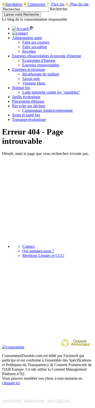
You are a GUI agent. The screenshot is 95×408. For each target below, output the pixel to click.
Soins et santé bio (26, 115)
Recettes (29, 51)
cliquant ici (11, 383)
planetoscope (34, 400)
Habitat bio (21, 88)
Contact (28, 246)
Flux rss (57, 4)
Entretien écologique (28, 69)
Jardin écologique (26, 97)
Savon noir (31, 78)
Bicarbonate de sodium (40, 74)
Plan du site (79, 4)
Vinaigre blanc (34, 83)
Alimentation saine (27, 38)
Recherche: (59, 9)
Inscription (13, 4)
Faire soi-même (34, 47)
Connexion (36, 4)
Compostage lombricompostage (47, 110)
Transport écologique (29, 119)
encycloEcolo (58, 400)
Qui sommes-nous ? (38, 251)
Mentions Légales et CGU (43, 255)
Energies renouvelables (40, 65)
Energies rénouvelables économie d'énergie (46, 56)
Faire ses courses (35, 42)
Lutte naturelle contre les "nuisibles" (51, 92)
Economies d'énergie (38, 60)
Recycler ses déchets (28, 106)
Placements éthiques (28, 101)
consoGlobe (11, 400)
